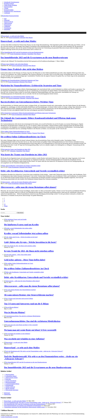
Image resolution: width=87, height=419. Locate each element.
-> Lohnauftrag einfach (10, 376)
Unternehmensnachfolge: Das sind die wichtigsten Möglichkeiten (32, 321)
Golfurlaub (7, 13)
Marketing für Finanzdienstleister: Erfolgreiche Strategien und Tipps (31, 85)
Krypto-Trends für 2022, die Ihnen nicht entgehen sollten (29, 251)
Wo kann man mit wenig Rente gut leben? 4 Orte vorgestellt (30, 330)
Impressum (7, 393)
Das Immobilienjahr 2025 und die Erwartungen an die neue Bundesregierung (34, 57)
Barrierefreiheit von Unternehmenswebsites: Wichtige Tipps (27, 102)
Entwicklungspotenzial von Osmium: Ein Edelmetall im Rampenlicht (22, 405)
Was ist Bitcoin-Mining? (14, 312)
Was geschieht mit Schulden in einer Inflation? (24, 339)
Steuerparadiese (8, 6)
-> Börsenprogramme (10, 382)
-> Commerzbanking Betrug (11, 383)
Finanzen (34, 133)
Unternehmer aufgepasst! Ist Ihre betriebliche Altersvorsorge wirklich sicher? (24, 407)
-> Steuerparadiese (9, 374)
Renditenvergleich (9, 3)
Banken (29, 133)
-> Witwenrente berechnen (11, 390)
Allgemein (22, 37)
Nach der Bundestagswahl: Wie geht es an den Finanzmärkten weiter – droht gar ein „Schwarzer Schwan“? (33, 402)
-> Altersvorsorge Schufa (11, 377)
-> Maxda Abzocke (9, 388)
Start (5, 18)
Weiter (6, 206)
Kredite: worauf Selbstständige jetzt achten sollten (26, 233)
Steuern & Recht (8, 21)
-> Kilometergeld (8, 385)
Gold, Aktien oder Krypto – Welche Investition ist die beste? (30, 242)
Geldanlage (7, 26)
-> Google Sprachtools (10, 380)
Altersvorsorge (8, 23)
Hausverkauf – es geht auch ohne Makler (18, 41)
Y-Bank (6, 8)
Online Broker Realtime (10, 5)
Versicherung (7, 28)
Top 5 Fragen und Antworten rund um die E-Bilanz (26, 304)
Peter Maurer (29, 37)
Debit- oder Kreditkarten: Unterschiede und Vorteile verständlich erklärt (33, 171)
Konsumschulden (8, 10)
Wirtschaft (7, 20)
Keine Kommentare (14, 37)
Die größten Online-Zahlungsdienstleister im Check (23, 137)
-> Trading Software (9, 387)
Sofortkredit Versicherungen (11, 2)
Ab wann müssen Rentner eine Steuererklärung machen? (29, 295)
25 (4, 204)
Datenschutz (7, 394)
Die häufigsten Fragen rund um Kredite (21, 224)
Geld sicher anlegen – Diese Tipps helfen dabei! (24, 260)
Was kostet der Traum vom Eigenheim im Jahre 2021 (24, 154)
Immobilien (7, 29)
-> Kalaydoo (7, 379)
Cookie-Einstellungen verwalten (9, 417)
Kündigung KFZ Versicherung (12, 11)
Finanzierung (7, 25)
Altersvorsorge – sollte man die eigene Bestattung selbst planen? (28, 187)
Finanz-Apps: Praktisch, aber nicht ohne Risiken (22, 69)
